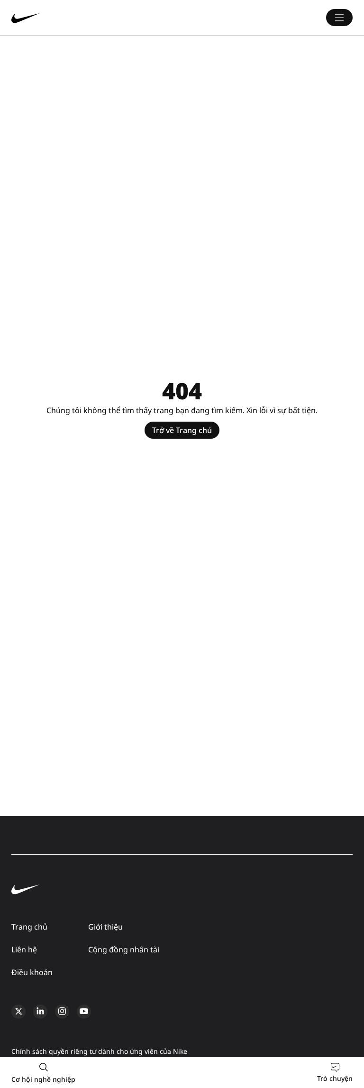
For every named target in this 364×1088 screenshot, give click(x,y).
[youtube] (84, 1012)
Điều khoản (32, 972)
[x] (18, 1012)
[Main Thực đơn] (339, 17)
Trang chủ (29, 927)
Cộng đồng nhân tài (123, 949)
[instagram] (62, 1012)
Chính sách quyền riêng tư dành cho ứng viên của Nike (99, 1051)
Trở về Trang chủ (182, 430)
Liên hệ (24, 949)
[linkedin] (40, 1012)
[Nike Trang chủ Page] (82, 18)
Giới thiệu (105, 927)
